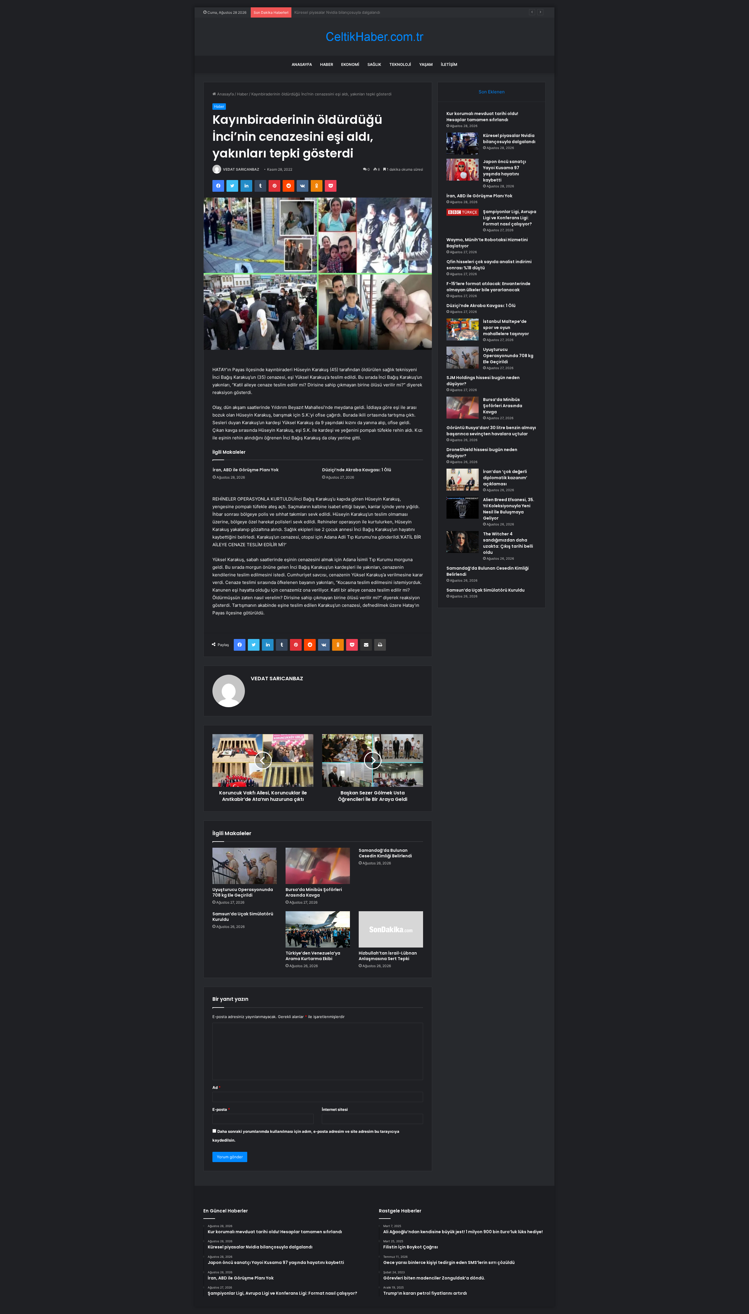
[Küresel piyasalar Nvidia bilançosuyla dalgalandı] (462, 144)
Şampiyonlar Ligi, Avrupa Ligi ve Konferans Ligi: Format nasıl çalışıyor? (509, 218)
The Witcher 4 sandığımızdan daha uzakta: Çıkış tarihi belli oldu (508, 543)
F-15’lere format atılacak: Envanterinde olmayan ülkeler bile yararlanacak (488, 287)
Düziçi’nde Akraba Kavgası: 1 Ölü (356, 470)
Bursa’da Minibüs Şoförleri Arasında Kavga (314, 892)
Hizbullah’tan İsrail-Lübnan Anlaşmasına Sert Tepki (388, 956)
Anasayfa (302, 64)
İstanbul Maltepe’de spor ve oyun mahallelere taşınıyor (506, 327)
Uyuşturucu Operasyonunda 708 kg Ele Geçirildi (242, 892)
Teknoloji (400, 64)
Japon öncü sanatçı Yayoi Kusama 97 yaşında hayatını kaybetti (350, 12)
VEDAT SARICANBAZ (241, 169)
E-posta (221, 1109)
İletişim (449, 64)
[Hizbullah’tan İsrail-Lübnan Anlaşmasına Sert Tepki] (391, 929)
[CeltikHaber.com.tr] (374, 37)
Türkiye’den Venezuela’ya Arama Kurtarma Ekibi (313, 956)
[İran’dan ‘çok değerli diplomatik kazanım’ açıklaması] (462, 480)
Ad (216, 1087)
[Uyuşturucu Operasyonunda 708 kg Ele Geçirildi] (244, 866)
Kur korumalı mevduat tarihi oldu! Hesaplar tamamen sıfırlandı (482, 117)
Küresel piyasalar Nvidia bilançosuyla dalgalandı (509, 139)
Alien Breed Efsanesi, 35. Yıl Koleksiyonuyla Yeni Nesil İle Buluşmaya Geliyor (508, 509)
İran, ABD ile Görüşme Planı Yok (246, 470)
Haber (326, 64)
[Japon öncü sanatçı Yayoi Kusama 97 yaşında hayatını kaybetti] (462, 170)
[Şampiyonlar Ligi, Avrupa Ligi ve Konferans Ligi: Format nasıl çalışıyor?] (462, 212)
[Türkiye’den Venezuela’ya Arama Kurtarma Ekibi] (318, 929)
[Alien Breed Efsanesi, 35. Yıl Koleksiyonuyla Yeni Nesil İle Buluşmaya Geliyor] (462, 508)
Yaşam (426, 64)
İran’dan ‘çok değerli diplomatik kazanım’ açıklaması (505, 478)
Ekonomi (350, 64)
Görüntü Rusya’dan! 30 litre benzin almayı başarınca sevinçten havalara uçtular (491, 431)
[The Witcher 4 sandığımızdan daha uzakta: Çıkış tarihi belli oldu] (462, 542)
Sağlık (374, 64)
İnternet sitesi (335, 1109)
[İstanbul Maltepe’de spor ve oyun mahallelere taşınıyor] (462, 329)
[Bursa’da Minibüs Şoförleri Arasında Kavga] (318, 866)
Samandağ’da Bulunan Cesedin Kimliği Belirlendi (385, 853)
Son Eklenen (492, 92)
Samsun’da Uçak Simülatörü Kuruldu (242, 916)
